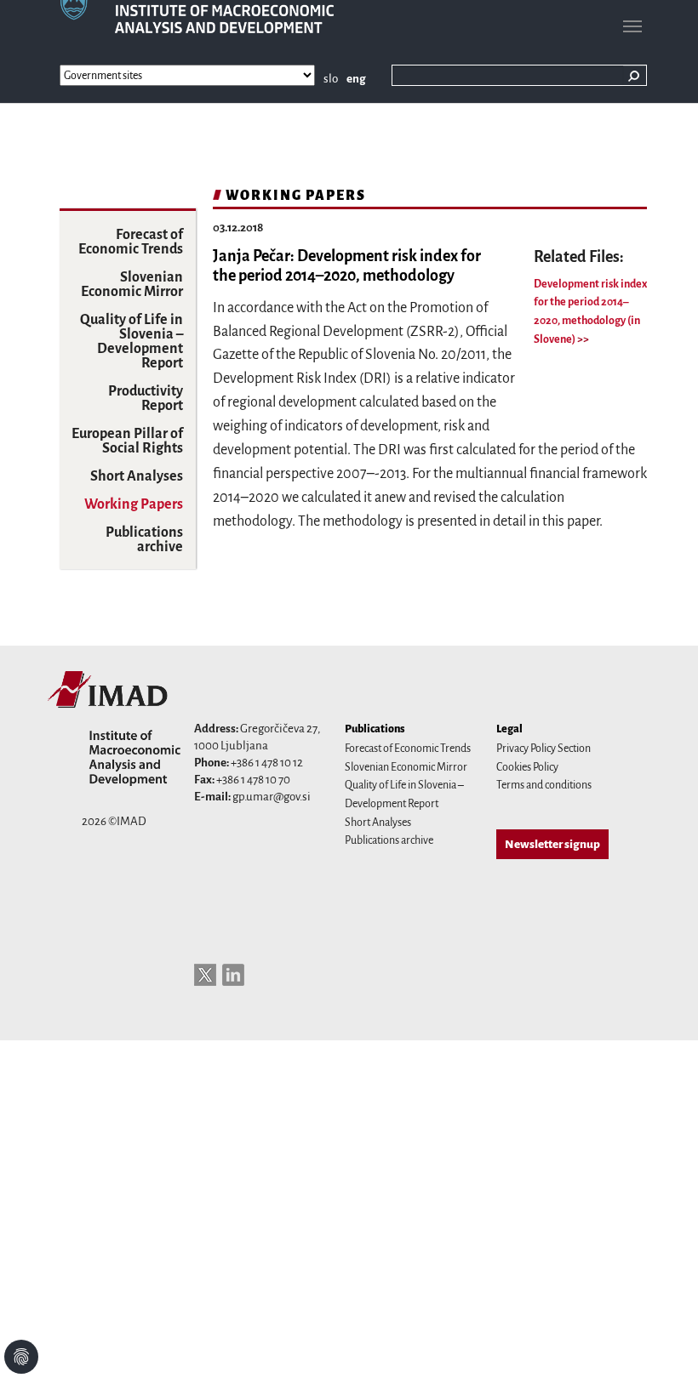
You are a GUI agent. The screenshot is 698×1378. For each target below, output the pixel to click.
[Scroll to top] (663, 1343)
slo (330, 78)
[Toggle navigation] (632, 26)
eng (356, 78)
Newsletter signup (552, 844)
